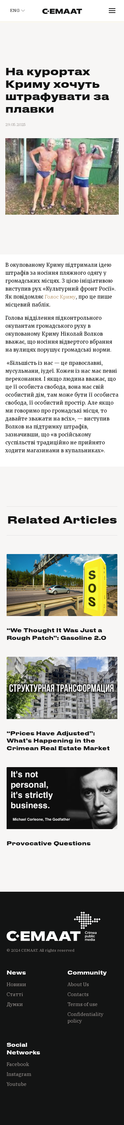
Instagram (19, 1074)
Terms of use (82, 1004)
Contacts (78, 994)
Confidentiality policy (85, 1017)
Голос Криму (60, 297)
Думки (15, 1004)
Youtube (16, 1084)
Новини (16, 984)
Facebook (18, 1064)
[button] (16, 11)
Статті (15, 994)
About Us (78, 984)
